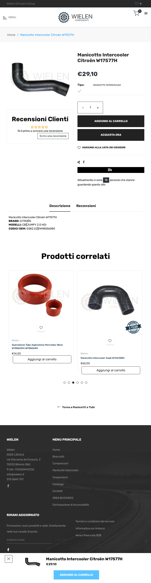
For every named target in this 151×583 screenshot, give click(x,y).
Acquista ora (111, 134)
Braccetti (58, 456)
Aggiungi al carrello (76, 575)
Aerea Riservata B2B (88, 535)
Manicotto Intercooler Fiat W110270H (102, 358)
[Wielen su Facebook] (9, 550)
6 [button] (86, 382)
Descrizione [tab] (59, 206)
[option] (41, 324)
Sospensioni (60, 477)
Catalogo (58, 484)
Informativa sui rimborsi (90, 528)
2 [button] (69, 382)
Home (11, 35)
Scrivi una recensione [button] (53, 136)
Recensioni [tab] (86, 206)
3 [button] (73, 382)
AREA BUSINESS (62, 498)
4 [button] (77, 382)
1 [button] (65, 382)
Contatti (57, 491)
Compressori (60, 463)
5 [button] (82, 382)
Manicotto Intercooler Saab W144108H (34, 358)
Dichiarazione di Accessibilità (70, 504)
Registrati (63, 539)
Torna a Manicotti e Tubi (78, 407)
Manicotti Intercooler (65, 470)
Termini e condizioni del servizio (95, 521)
